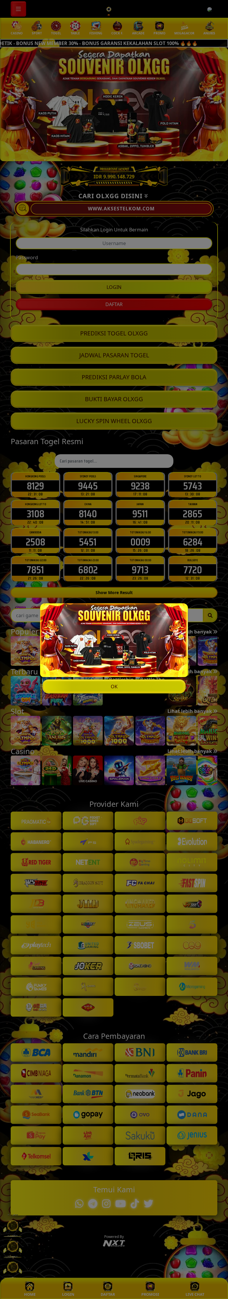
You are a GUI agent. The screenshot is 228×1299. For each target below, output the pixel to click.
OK (114, 686)
